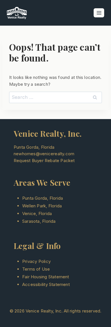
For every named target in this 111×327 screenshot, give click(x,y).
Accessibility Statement (46, 284)
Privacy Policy (36, 261)
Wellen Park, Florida (42, 206)
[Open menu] (99, 12)
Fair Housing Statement (45, 276)
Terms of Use (36, 269)
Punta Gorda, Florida (42, 198)
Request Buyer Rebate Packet (44, 160)
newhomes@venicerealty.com (44, 153)
